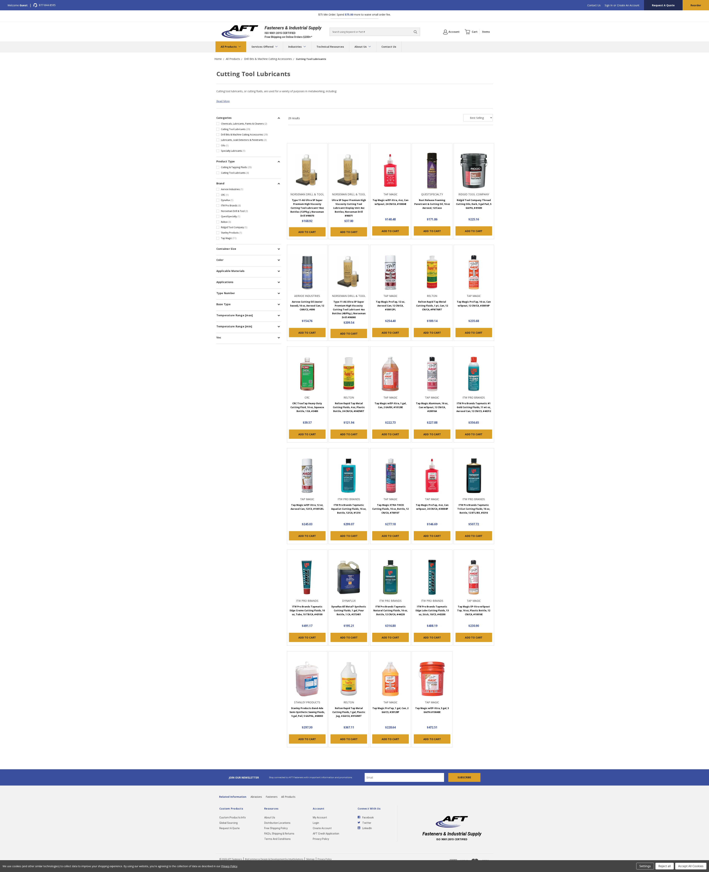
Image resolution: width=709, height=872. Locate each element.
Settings (645, 866)
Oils (225, 145)
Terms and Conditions (277, 838)
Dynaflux (227, 200)
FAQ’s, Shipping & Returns (279, 833)
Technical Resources (330, 46)
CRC (225, 194)
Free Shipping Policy (276, 828)
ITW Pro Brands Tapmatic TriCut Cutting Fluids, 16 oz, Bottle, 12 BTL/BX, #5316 (473, 508)
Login (316, 822)
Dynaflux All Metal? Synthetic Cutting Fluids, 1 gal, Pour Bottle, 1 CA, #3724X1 (348, 610)
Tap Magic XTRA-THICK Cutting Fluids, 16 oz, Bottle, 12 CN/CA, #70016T (390, 508)
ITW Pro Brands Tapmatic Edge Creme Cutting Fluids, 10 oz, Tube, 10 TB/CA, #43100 (307, 610)
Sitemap (310, 859)
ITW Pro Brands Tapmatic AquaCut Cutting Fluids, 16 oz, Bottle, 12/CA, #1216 (348, 508)
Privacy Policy (321, 838)
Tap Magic (229, 238)
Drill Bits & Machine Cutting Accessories (244, 134)
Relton (226, 221)
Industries (295, 46)
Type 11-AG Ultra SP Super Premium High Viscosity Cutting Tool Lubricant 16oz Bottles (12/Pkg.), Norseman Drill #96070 (307, 208)
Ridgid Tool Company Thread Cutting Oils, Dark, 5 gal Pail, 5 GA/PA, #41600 (473, 204)
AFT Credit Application (326, 833)
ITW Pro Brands (231, 205)
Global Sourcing (228, 822)
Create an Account (628, 5)
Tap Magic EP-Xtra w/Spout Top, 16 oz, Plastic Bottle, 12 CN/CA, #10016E (473, 610)
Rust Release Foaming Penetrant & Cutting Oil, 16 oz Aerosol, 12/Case (432, 204)
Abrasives (256, 796)
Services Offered (262, 46)
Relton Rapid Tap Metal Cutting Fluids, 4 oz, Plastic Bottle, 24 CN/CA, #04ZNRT (349, 407)
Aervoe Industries (232, 189)
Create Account (322, 828)
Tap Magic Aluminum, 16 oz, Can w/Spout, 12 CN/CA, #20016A (432, 407)
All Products (229, 46)
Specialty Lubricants (233, 150)
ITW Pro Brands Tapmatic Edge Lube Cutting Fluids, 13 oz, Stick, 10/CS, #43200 (432, 610)
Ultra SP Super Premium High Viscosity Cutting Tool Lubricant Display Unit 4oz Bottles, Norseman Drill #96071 (349, 208)
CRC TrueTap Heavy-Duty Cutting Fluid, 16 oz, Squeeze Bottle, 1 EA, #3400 (307, 407)
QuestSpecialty (230, 216)
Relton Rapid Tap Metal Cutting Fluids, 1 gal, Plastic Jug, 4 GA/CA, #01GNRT (348, 712)
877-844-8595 (47, 5)
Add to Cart (307, 232)
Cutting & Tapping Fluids (236, 167)
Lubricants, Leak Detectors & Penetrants (244, 139)
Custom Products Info (232, 817)
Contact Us (594, 5)
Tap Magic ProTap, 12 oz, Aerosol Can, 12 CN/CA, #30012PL (390, 305)
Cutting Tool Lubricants (235, 129)
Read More (223, 101)
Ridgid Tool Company (234, 227)
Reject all (664, 866)
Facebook (368, 817)
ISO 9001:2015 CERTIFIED (280, 33)
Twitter (366, 822)
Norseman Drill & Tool (234, 211)
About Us (360, 46)
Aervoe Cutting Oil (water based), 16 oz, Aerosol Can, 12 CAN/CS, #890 (307, 305)
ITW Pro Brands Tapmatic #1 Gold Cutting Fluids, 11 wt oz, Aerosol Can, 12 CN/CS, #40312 (473, 407)
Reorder (696, 5)
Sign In (609, 5)
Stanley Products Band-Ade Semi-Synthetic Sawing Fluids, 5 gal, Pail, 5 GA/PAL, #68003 (307, 712)
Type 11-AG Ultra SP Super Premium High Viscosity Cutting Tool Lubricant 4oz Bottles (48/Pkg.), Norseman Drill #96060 (349, 309)
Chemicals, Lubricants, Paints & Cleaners (244, 123)
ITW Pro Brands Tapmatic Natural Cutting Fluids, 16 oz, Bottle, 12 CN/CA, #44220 (390, 610)
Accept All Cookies (690, 866)
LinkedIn (367, 828)
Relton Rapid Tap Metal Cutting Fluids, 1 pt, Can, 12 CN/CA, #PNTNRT (432, 305)
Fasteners (272, 796)
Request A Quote (663, 5)
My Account (320, 817)
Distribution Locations (277, 822)
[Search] (415, 31)
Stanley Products (231, 232)
